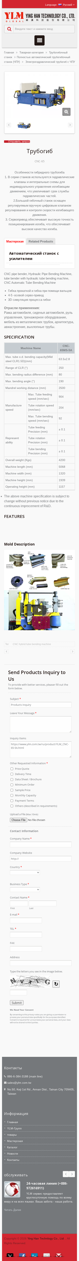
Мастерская (15, 1141)
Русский (67, 4)
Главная (9, 52)
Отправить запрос (19, 141)
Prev (66, 1174)
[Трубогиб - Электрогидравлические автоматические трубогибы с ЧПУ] (66, 112)
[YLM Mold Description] (39, 570)
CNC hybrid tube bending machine (32, 644)
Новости (12, 1153)
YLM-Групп (14, 1128)
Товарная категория (31, 52)
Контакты (13, 1159)
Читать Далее (12, 1209)
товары (12, 1134)
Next (72, 1174)
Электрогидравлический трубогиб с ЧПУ (50, 61)
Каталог (12, 1147)
